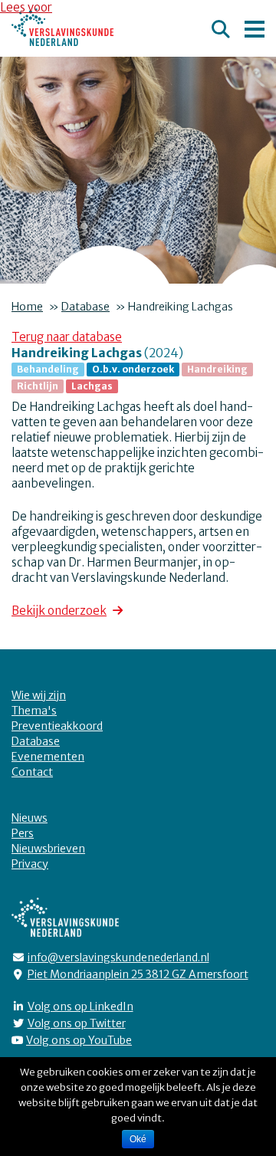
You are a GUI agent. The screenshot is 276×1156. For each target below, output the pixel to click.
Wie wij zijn (39, 695)
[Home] (62, 27)
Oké (138, 1139)
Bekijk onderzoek (59, 610)
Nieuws (30, 818)
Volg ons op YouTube (79, 1040)
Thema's (34, 711)
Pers (23, 833)
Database (85, 307)
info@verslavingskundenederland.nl (118, 957)
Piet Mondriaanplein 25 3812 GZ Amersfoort (138, 974)
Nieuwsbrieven (48, 849)
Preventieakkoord (57, 726)
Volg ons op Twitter (77, 1023)
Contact (32, 772)
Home (27, 307)
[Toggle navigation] (254, 26)
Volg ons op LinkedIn (80, 1006)
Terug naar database (67, 337)
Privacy (30, 864)
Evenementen (48, 757)
